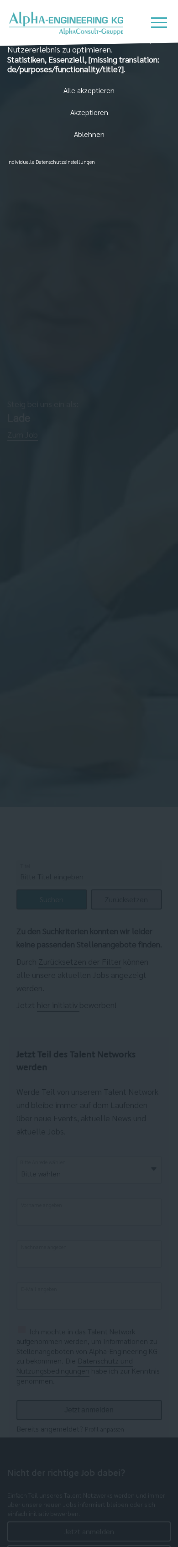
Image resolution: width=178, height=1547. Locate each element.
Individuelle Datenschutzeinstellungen (51, 161)
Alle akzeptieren (89, 90)
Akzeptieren (89, 112)
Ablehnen (89, 134)
